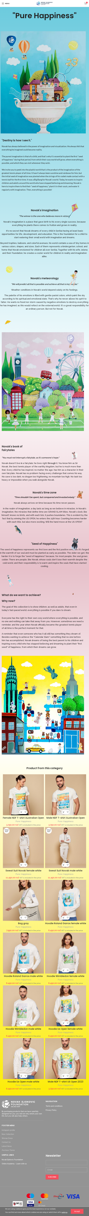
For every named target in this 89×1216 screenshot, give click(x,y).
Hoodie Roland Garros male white (23, 976)
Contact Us (6, 1142)
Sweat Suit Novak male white (65, 870)
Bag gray (23, 923)
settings (64, 1212)
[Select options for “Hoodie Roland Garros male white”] (21, 970)
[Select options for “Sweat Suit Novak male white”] (64, 865)
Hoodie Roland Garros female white (65, 923)
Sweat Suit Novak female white (23, 870)
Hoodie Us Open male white (23, 1081)
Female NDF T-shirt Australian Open (23, 817)
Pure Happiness (23, 821)
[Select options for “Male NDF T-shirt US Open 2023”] (64, 1076)
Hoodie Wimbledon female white (65, 976)
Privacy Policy (51, 1110)
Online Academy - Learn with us (14, 1164)
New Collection (8, 1134)
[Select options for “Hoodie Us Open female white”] (64, 1023)
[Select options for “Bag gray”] (21, 918)
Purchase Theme (8, 1150)
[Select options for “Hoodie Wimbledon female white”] (64, 970)
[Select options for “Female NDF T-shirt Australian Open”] (21, 812)
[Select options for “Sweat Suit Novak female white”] (21, 865)
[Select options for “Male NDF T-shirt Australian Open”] (64, 812)
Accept (77, 1211)
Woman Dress (7, 1138)
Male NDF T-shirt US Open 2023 (65, 1081)
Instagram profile (8, 1130)
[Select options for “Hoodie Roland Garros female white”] (64, 918)
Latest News (7, 1146)
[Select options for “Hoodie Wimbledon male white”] (21, 1023)
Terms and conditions (54, 1106)
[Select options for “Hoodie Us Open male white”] (21, 1076)
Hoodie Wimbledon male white (23, 1028)
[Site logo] (44, 3)
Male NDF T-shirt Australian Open (65, 817)
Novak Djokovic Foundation (12, 1160)
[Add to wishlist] (25, 812)
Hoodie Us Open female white (66, 1028)
